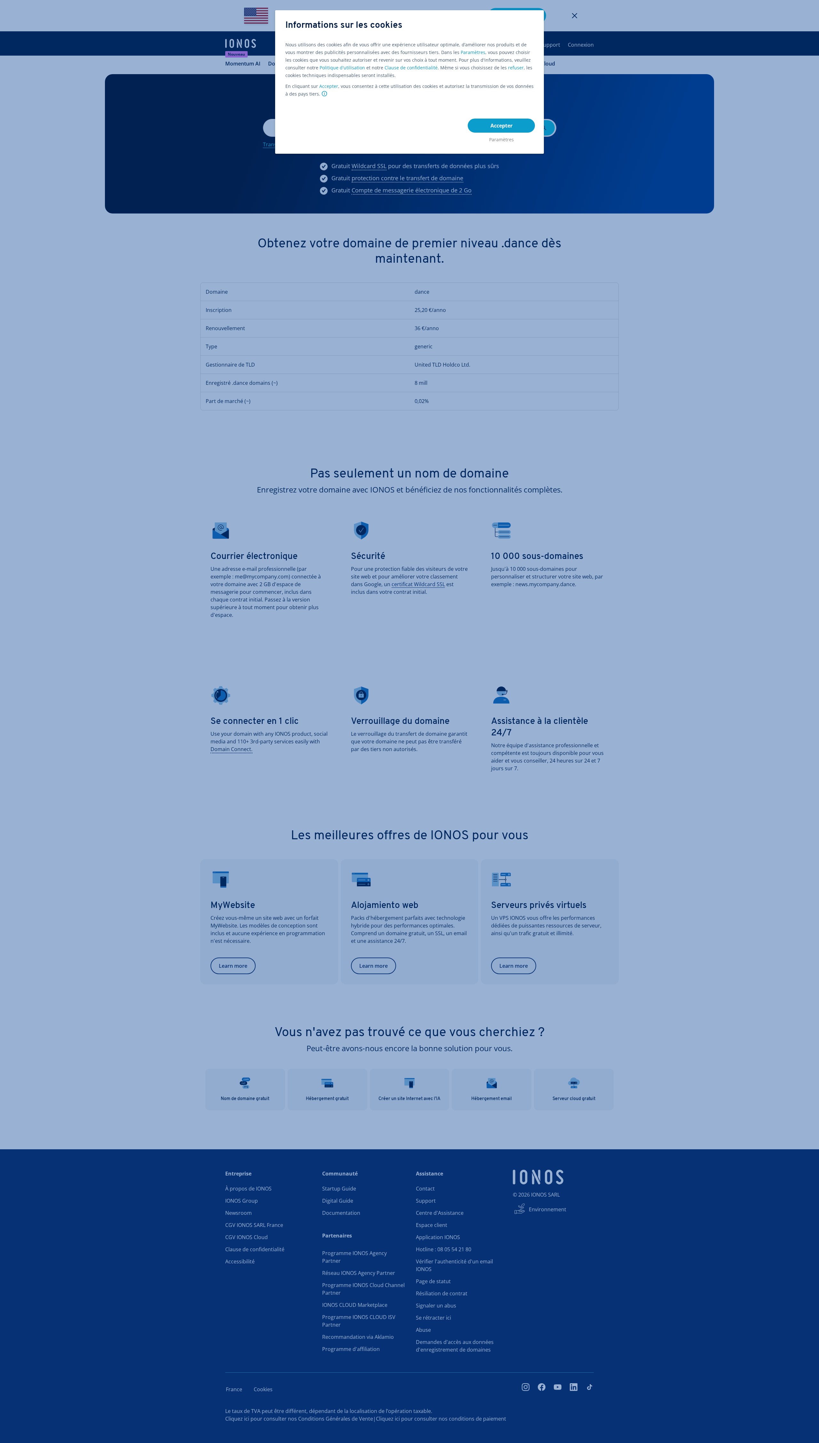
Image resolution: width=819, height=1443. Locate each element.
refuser (516, 68)
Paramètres (473, 52)
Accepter (328, 86)
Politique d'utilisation (342, 68)
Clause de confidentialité (411, 68)
